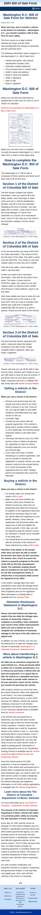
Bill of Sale (17, 496)
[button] (36, 9)
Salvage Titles (23, 597)
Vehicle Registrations (28, 787)
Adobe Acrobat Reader (29, 383)
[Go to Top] (20, 883)
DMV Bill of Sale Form (20, 3)
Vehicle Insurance (16, 712)
